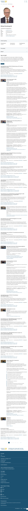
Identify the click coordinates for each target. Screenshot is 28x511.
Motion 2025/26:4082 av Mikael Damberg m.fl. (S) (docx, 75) (9, 203)
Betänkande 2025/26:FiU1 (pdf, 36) (12, 414)
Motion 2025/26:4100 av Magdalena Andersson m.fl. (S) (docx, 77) (10, 176)
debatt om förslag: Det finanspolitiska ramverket (14, 292)
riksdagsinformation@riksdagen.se (6, 462)
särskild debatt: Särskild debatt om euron (13, 316)
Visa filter (2, 63)
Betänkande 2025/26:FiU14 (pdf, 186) (12, 291)
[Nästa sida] (21, 442)
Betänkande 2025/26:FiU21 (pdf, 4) (12, 117)
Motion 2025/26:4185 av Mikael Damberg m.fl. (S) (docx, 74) (9, 163)
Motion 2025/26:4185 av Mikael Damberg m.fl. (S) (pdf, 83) (9, 164)
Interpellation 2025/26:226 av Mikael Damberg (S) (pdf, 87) (15, 256)
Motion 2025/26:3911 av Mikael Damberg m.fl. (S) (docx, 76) (9, 305)
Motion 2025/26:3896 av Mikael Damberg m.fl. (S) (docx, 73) (9, 329)
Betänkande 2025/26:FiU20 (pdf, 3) (12, 148)
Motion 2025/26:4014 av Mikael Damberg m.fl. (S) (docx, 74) (9, 242)
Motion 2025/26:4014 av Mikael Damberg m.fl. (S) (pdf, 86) (9, 243)
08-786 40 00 (3, 456)
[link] (7, 442)
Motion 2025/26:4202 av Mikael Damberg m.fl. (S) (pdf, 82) (9, 76)
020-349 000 (3, 461)
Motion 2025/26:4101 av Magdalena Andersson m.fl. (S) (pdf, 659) (10, 191)
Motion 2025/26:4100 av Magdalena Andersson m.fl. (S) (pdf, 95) (9, 177)
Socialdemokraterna (9, 30)
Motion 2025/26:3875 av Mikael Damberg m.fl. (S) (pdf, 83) (9, 357)
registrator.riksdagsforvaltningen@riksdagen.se (8, 468)
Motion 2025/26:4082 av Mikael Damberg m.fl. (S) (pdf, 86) (9, 204)
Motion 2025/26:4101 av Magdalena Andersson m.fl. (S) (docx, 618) (10, 190)
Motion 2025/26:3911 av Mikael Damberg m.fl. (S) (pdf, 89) (9, 306)
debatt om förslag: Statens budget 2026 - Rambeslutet (15, 415)
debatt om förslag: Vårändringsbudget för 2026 (14, 118)
